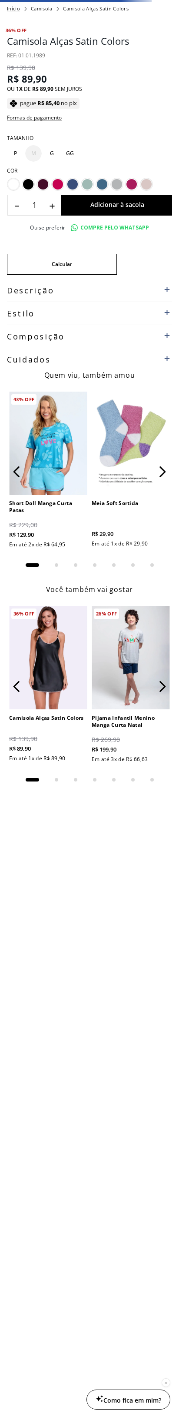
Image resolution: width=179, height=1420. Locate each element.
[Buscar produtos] (162, 45)
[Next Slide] (169, 6)
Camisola (42, 63)
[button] (15, 432)
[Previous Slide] (10, 6)
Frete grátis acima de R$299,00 (89, 6)
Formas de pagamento (34, 396)
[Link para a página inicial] (13, 63)
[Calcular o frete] (62, 542)
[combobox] (89, 45)
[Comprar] (116, 483)
